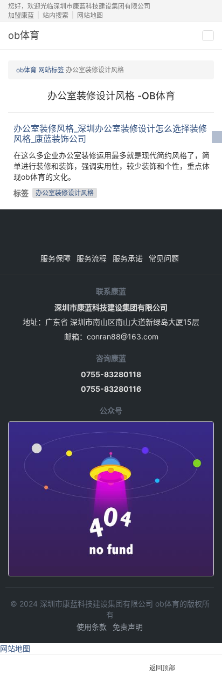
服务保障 (55, 258)
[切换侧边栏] (217, 137)
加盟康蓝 (21, 15)
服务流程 (92, 258)
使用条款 (92, 626)
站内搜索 (55, 15)
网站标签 (51, 70)
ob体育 (23, 35)
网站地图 (90, 15)
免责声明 (128, 626)
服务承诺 (128, 258)
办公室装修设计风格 (65, 193)
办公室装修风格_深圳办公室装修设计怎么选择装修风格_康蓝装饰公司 (110, 133)
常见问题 (164, 258)
